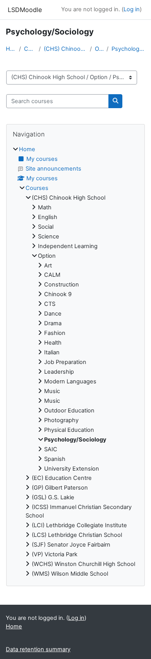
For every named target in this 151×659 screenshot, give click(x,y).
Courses (30, 48)
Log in (132, 9)
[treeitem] (75, 361)
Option (99, 48)
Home (11, 48)
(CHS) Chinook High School (65, 48)
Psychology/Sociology (128, 48)
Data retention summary (38, 649)
